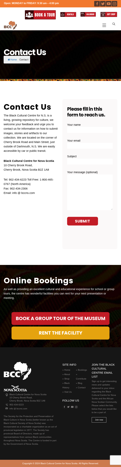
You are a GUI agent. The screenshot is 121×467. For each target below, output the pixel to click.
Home (13, 59)
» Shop (65, 378)
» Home (66, 370)
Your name (74, 124)
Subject (72, 156)
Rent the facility (60, 333)
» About (66, 374)
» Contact (81, 387)
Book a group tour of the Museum (60, 318)
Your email (73, 140)
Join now (99, 420)
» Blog (79, 383)
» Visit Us (67, 392)
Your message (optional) (82, 172)
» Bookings (81, 370)
